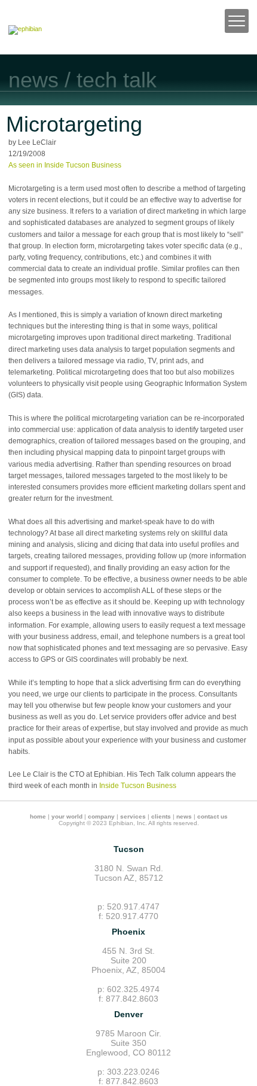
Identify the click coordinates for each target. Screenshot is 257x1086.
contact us (212, 816)
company (101, 816)
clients (161, 816)
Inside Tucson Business (137, 785)
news (184, 816)
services (133, 816)
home (38, 816)
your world (66, 816)
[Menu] (237, 21)
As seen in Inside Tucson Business (64, 165)
